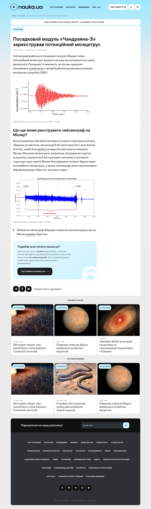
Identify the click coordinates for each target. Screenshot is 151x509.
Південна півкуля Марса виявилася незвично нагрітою (72, 348)
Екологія (67, 451)
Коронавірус (95, 451)
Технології (102, 442)
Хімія (55, 459)
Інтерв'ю (81, 468)
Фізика (74, 442)
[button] (118, 7)
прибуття (43, 149)
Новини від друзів (63, 468)
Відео (97, 459)
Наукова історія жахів (100, 468)
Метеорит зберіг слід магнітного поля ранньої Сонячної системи (29, 348)
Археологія (87, 442)
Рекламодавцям (95, 476)
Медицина (83, 7)
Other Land (92, 500)
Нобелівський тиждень (37, 459)
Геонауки (66, 459)
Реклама (46, 468)
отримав (30, 234)
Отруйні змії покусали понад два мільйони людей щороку (71, 407)
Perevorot (81, 500)
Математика (120, 451)
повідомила (36, 68)
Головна (14, 16)
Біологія (70, 7)
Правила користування (70, 476)
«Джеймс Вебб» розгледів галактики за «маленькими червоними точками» (116, 346)
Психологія (33, 451)
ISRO (45, 50)
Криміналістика (82, 459)
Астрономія (56, 7)
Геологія (80, 451)
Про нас (51, 476)
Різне (107, 451)
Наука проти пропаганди (116, 459)
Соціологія (117, 442)
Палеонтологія (51, 451)
